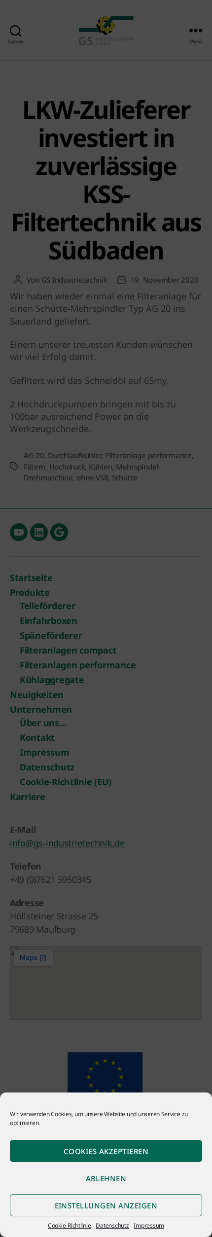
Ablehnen (106, 1178)
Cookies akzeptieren (106, 1151)
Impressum (149, 1225)
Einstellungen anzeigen (106, 1205)
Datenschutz (112, 1225)
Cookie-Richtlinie (69, 1225)
